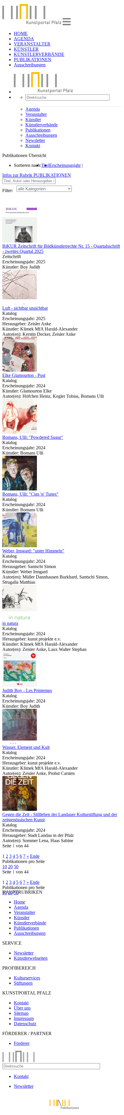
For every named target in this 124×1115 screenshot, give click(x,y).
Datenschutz (25, 1023)
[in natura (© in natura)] (19, 618)
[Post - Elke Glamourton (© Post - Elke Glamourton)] (19, 370)
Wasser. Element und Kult (26, 747)
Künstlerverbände (41, 124)
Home (19, 901)
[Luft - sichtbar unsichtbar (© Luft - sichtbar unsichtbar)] (19, 302)
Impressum (24, 1018)
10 (4, 866)
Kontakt (32, 145)
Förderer (21, 1043)
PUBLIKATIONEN (32, 59)
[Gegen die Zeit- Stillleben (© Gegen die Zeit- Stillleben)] (19, 809)
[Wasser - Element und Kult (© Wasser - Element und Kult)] (19, 742)
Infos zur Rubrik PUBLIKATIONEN (36, 175)
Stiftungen (23, 983)
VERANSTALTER (32, 43)
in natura (10, 623)
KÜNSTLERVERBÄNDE (39, 54)
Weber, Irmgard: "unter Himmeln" (33, 550)
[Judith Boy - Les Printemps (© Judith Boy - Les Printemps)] (19, 685)
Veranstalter (36, 114)
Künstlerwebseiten (31, 958)
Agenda (32, 109)
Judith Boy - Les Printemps (27, 690)
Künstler (33, 119)
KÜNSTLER (26, 49)
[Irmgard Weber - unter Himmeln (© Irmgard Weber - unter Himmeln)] (19, 545)
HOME (21, 33)
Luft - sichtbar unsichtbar (25, 308)
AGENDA (24, 38)
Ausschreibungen (30, 64)
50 (16, 866)
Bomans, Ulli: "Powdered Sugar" (32, 437)
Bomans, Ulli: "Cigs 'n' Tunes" (30, 494)
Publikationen (37, 129)
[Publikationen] (62, 1109)
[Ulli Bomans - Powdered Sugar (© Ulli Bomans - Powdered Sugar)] (19, 432)
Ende (35, 856)
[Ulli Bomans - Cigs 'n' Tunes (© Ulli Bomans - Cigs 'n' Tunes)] (19, 488)
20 (10, 866)
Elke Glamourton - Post (23, 375)
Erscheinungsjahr (65, 165)
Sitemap (21, 1013)
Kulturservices (27, 977)
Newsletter (35, 140)
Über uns (22, 1007)
